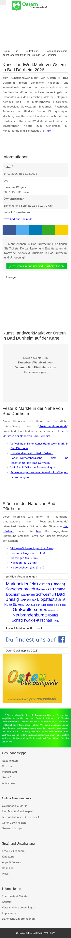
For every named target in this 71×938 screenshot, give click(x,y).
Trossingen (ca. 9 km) (24, 557)
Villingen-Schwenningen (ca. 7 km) (32, 548)
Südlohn (35, 605)
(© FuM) (47, 130)
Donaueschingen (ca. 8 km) (27, 553)
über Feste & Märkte (15, 896)
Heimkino (8, 867)
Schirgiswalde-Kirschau (32, 620)
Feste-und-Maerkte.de (53, 426)
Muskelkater (9, 771)
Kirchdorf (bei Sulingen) (53, 605)
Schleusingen (28, 599)
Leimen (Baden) (51, 584)
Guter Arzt (8, 777)
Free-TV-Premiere (13, 850)
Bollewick (43, 589)
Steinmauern (51, 610)
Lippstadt (45, 599)
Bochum (13, 594)
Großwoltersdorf (28, 609)
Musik (5, 873)
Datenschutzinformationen (18, 918)
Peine (56, 620)
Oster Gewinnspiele (14, 822)
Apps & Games (11, 862)
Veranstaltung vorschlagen (18, 907)
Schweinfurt (46, 594)
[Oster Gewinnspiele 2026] (32, 702)
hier (38, 531)
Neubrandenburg (28, 615)
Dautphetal (28, 594)
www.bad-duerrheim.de (18, 218)
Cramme (57, 589)
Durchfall (7, 766)
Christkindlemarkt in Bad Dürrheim (31, 453)
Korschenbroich (20, 588)
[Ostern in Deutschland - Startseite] (39, 6)
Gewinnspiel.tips (12, 828)
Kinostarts (8, 856)
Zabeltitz (52, 615)
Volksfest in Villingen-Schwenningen (32, 467)
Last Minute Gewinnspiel (17, 811)
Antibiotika (8, 783)
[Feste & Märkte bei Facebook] (35, 645)
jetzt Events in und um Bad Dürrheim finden (36, 265)
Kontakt (6, 901)
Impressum (9, 913)
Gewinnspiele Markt (14, 805)
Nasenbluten (10, 760)
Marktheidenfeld (21, 583)
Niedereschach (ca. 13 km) (27, 567)
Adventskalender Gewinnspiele (21, 817)
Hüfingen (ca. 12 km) (23, 562)
